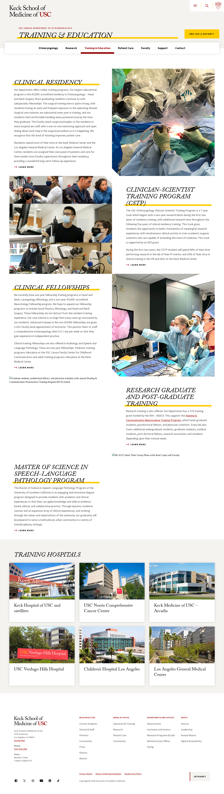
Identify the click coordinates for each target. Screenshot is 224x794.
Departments (154, 723)
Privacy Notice (85, 773)
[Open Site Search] (207, 5)
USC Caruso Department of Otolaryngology (45, 28)
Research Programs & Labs (161, 735)
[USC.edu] (218, 5)
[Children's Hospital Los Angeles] (112, 645)
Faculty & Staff (86, 729)
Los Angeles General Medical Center (180, 672)
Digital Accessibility (191, 741)
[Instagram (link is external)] (33, 781)
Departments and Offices (160, 717)
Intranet (200, 776)
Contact (180, 48)
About (184, 717)
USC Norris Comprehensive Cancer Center (108, 608)
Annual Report (188, 735)
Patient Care (125, 48)
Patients (83, 735)
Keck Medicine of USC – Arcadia (176, 608)
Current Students (88, 723)
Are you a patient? (201, 34)
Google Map (19, 740)
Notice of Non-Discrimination (108, 773)
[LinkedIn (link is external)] (50, 781)
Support (163, 48)
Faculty (145, 48)
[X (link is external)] (24, 781)
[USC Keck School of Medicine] (30, 11)
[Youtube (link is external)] (41, 781)
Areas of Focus (121, 717)
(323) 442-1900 (20, 749)
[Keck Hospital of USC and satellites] (42, 581)
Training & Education (97, 48)
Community (85, 741)
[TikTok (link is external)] (58, 781)
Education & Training (124, 723)
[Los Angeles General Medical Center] (182, 645)
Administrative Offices (158, 741)
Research (71, 48)
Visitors (83, 752)
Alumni (83, 758)
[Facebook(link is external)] (16, 781)
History (185, 723)
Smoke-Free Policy (133, 773)
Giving (150, 746)
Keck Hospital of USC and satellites (37, 608)
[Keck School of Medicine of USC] (30, 721)
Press (82, 746)
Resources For (87, 717)
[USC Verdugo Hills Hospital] (42, 645)
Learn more (26, 167)
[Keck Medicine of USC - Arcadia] (182, 581)
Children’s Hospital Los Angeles (112, 669)
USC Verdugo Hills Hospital (39, 669)
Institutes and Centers (159, 729)
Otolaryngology (48, 48)
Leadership (186, 729)
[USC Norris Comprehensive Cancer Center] (112, 581)
